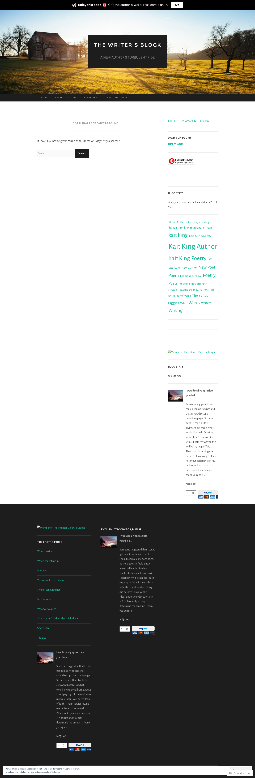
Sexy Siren (43, 628)
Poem (173, 275)
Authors (182, 222)
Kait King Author (192, 246)
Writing (175, 310)
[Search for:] (56, 153)
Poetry (209, 275)
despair (172, 227)
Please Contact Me (65, 97)
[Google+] (183, 144)
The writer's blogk (128, 45)
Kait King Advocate (200, 235)
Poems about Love (191, 275)
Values (183, 303)
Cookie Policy (56, 772)
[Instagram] (175, 144)
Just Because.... (45, 599)
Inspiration (199, 227)
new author (189, 267)
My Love (41, 570)
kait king (178, 235)
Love (177, 267)
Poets (172, 283)
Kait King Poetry (187, 258)
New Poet (206, 267)
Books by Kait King (198, 222)
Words (194, 302)
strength (202, 283)
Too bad (41, 637)
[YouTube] (180, 144)
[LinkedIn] (177, 144)
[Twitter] (172, 144)
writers (206, 303)
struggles (173, 289)
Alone (171, 222)
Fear (189, 227)
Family (182, 227)
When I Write (44, 551)
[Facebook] (169, 144)
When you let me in (48, 561)
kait (209, 227)
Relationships (187, 283)
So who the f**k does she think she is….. (107, 97)
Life (210, 259)
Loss (170, 267)
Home (44, 97)
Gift (177, 4)
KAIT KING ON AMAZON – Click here (189, 121)
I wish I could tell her (48, 589)
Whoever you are (46, 609)
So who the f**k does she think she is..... (59, 618)
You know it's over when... (51, 580)
